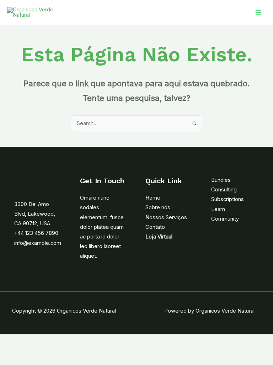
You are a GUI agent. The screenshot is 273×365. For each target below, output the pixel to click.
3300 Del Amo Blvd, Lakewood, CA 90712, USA (34, 214)
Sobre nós (157, 207)
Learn (218, 209)
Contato (155, 227)
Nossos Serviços (166, 217)
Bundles (221, 180)
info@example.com (37, 243)
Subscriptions (227, 199)
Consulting (224, 189)
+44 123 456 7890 (36, 233)
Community (225, 219)
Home (152, 198)
